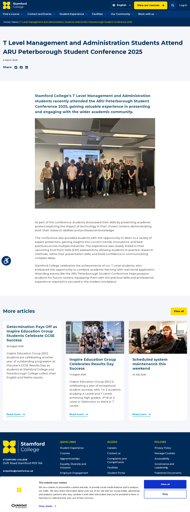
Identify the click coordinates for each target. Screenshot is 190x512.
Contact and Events (39, 14)
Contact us (114, 453)
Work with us (146, 14)
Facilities (97, 14)
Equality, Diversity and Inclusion (73, 466)
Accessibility (162, 458)
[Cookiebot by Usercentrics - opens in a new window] (19, 506)
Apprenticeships (70, 458)
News (15, 22)
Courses (65, 453)
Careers (112, 448)
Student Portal (116, 473)
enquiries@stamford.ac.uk (18, 471)
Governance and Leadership (164, 466)
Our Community (120, 14)
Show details (45, 506)
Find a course (11, 14)
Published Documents (168, 473)
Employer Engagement (74, 473)
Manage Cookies (165, 453)
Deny (165, 494)
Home (7, 22)
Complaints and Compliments (117, 460)
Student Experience (72, 14)
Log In (183, 5)
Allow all (165, 484)
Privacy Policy (163, 448)
